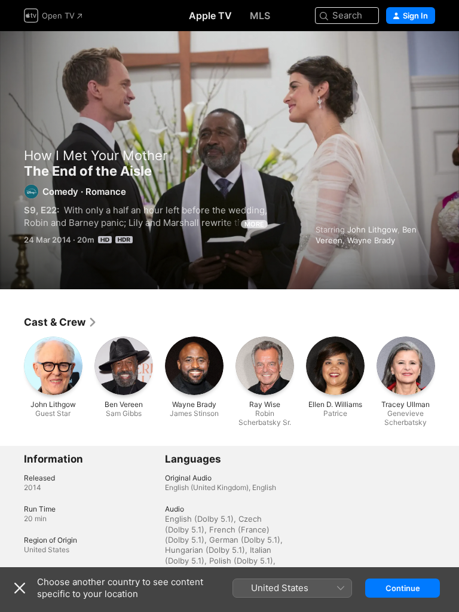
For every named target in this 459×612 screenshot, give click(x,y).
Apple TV (210, 16)
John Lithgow (372, 229)
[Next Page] (447, 366)
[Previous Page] (12, 366)
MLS (260, 16)
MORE (254, 224)
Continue (402, 588)
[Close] (19, 588)
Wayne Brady (371, 240)
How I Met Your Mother (95, 155)
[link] (60, 322)
